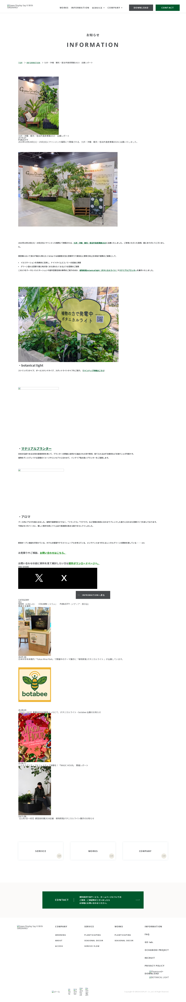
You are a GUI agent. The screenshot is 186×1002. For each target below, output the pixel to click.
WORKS (119, 926)
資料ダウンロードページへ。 (84, 563)
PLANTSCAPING (92, 935)
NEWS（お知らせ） (27, 604)
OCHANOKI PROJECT (157, 950)
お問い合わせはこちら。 (53, 552)
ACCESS (59, 946)
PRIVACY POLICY (154, 965)
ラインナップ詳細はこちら (93, 370)
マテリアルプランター (128, 270)
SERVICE (89, 926)
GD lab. (149, 942)
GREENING (60, 935)
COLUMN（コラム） (48, 604)
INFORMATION (153, 926)
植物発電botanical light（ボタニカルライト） (98, 270)
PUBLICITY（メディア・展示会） (75, 604)
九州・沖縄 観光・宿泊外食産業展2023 (99, 141)
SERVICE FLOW (91, 946)
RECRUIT (150, 957)
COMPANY (61, 926)
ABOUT (59, 940)
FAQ (147, 934)
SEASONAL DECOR (93, 940)
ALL (20, 602)
